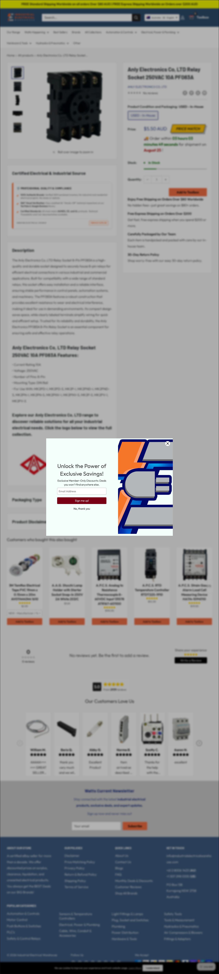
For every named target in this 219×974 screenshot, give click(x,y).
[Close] (167, 443)
